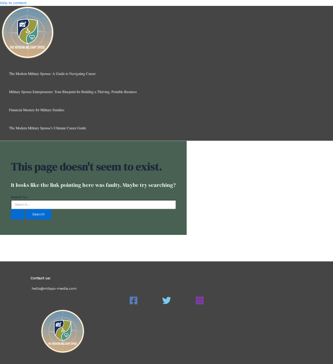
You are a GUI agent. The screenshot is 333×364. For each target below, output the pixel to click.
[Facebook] (133, 303)
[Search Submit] (17, 214)
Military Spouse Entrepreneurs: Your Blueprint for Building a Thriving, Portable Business (73, 91)
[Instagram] (200, 303)
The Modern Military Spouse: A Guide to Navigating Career (52, 73)
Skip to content (13, 3)
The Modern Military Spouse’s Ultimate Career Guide (47, 127)
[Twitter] (166, 303)
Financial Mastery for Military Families (36, 109)
